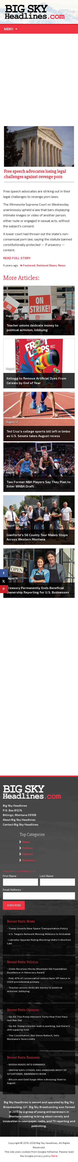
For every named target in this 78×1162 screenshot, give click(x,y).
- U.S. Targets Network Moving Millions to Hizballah (39, 933)
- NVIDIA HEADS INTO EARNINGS (26, 1064)
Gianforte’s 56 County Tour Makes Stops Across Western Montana (37, 537)
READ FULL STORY (17, 258)
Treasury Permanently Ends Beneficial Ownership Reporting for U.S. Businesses (38, 590)
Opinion (27, 854)
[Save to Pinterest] (4, 589)
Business (28, 860)
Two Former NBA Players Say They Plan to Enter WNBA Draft (39, 484)
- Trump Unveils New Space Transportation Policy (37, 928)
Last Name (47, 876)
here (54, 1155)
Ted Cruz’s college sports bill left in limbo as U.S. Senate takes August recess (38, 433)
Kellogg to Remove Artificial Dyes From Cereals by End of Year (36, 380)
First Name (10, 876)
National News (47, 265)
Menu (8, 29)
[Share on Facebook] (4, 573)
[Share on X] (4, 581)
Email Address (13, 889)
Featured (29, 265)
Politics (27, 848)
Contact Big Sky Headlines (20, 824)
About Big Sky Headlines (19, 819)
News (62, 265)
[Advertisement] (39, 79)
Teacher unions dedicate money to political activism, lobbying (32, 327)
